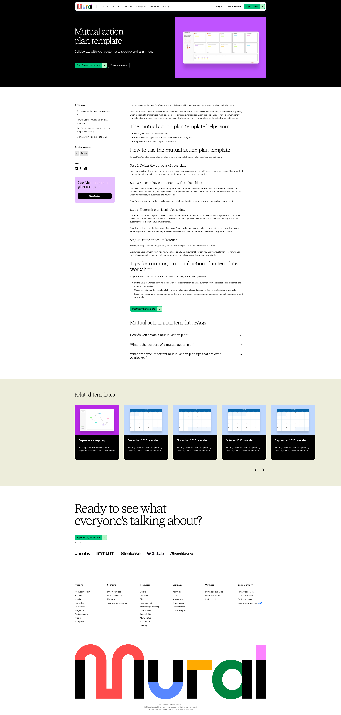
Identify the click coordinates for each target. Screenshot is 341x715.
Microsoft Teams (212, 595)
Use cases (111, 599)
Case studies (145, 610)
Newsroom (178, 599)
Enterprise (79, 621)
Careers (176, 595)
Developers (80, 606)
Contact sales (179, 606)
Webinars (144, 595)
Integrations (80, 610)
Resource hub (146, 603)
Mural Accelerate (114, 595)
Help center (145, 621)
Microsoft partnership (149, 606)
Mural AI (78, 599)
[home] (84, 6)
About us (177, 592)
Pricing (78, 618)
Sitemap (143, 625)
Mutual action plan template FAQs (92, 137)
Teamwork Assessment (117, 603)
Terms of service (245, 595)
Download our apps (214, 592)
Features (78, 595)
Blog (142, 599)
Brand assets (178, 603)
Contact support (180, 610)
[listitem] (97, 432)
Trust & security (81, 614)
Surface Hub (210, 599)
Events (143, 592)
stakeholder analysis (170, 201)
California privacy (245, 599)
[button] (104, 6)
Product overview (82, 592)
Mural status (145, 618)
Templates (79, 603)
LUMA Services (114, 592)
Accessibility (145, 614)
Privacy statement (246, 592)
